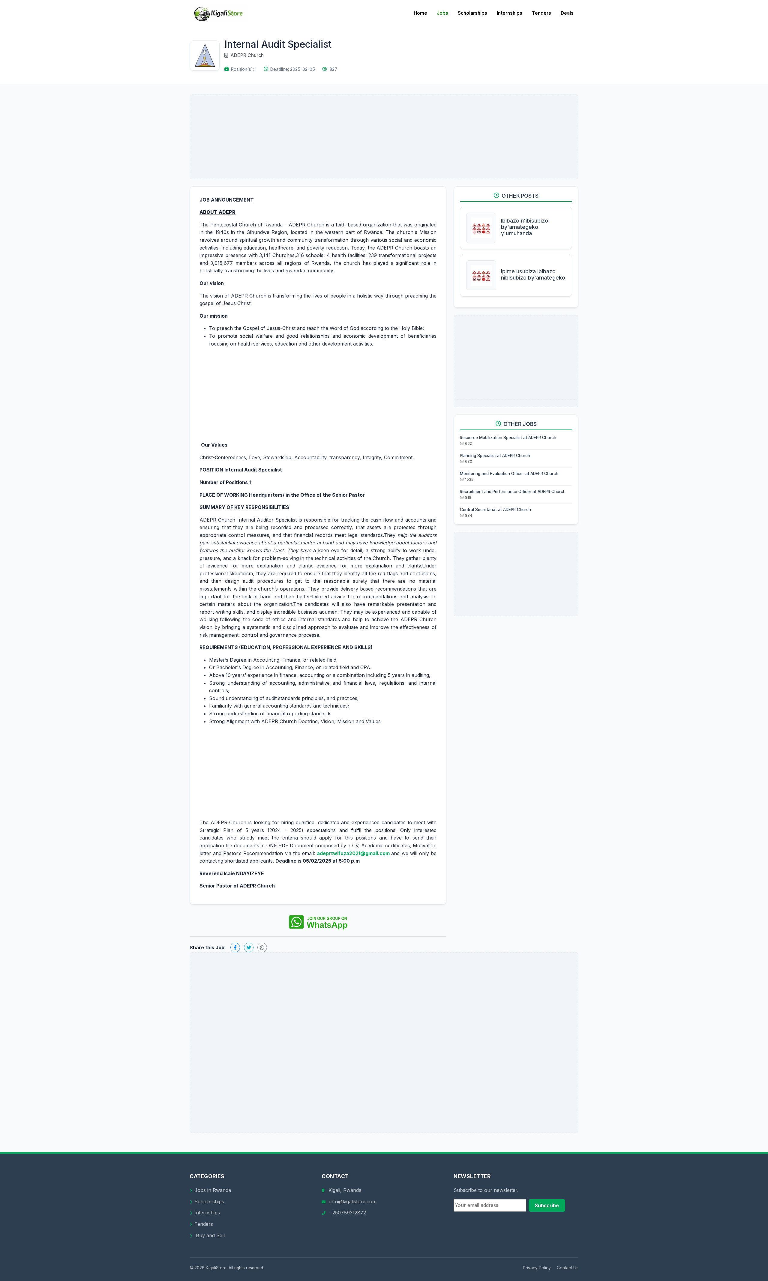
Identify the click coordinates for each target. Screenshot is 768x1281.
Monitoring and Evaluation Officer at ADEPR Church (509, 473)
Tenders (541, 13)
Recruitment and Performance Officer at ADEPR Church (513, 491)
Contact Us (567, 1267)
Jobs (442, 13)
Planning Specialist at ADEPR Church (495, 455)
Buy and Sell (209, 1235)
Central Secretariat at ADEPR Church (495, 509)
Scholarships (472, 13)
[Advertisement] (384, 137)
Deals (567, 13)
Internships (509, 13)
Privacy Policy (537, 1267)
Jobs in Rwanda (212, 1190)
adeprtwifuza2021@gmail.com (353, 853)
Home (420, 13)
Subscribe (547, 1205)
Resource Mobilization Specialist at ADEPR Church (508, 437)
